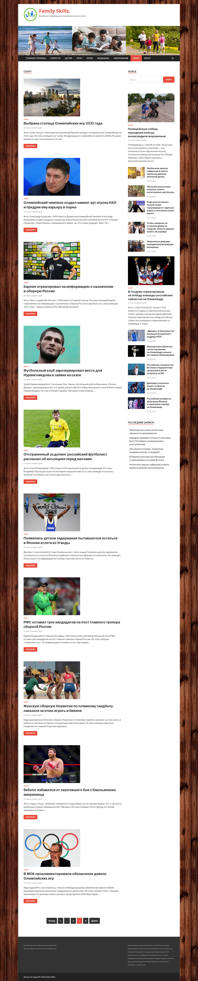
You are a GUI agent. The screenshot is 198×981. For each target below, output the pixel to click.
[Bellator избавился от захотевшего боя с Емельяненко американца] (73, 765)
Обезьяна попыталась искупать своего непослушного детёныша (160, 189)
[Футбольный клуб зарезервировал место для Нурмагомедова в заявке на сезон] (73, 346)
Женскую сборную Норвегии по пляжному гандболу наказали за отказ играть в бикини (68, 708)
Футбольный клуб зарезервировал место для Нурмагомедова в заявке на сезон (63, 372)
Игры (79, 58)
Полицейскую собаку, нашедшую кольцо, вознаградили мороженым (147, 132)
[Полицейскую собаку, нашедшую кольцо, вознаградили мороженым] (151, 122)
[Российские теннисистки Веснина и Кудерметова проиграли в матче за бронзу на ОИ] (136, 374)
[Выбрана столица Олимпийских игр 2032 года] (73, 99)
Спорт (136, 58)
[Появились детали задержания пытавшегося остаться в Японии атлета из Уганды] (73, 513)
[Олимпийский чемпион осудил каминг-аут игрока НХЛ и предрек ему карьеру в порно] (73, 178)
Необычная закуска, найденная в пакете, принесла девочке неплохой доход (157, 172)
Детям (68, 58)
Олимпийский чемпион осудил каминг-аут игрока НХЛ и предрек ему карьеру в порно (70, 204)
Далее (94, 920)
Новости (55, 58)
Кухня (90, 58)
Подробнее (30, 146)
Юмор (147, 58)
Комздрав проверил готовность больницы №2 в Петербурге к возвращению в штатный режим (150, 441)
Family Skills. (54, 11)
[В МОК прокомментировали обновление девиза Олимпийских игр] (73, 849)
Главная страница (36, 58)
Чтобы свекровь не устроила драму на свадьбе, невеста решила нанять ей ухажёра (160, 227)
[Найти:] (151, 80)
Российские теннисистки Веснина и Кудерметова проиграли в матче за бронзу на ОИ (160, 369)
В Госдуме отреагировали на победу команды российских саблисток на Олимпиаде (150, 295)
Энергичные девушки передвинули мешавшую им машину (160, 244)
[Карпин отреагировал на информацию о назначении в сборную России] (73, 262)
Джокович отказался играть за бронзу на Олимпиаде (158, 386)
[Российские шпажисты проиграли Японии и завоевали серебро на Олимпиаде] (136, 408)
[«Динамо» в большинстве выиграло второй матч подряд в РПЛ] (136, 340)
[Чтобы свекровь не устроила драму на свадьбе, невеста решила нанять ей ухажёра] (136, 232)
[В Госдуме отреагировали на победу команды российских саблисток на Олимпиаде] (151, 285)
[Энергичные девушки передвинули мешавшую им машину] (136, 251)
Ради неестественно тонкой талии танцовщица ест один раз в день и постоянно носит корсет (160, 207)
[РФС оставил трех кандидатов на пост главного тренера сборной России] (73, 597)
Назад (51, 920)
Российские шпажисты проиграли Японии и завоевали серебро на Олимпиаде (159, 402)
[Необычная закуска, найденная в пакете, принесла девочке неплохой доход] (136, 177)
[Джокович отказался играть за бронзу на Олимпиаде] (136, 392)
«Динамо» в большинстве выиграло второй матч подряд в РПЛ (160, 334)
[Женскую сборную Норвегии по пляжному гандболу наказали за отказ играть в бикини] (73, 681)
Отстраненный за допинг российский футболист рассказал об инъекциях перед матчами (65, 456)
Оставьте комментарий (33, 128)
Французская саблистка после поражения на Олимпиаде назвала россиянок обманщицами (160, 350)
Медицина (103, 58)
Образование (121, 58)
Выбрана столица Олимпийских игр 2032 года (63, 123)
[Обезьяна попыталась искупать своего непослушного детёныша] (136, 196)
